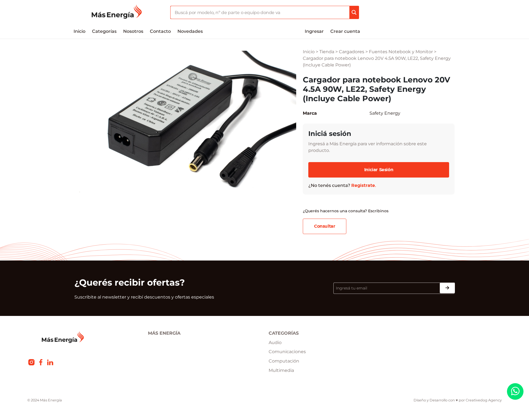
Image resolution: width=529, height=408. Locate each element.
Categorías (104, 31)
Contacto (160, 31)
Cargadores (351, 51)
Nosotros (133, 31)
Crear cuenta (345, 31)
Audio (275, 342)
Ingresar (314, 31)
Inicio (79, 31)
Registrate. (363, 185)
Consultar (324, 226)
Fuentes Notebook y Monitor (401, 51)
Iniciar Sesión (378, 170)
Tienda (326, 51)
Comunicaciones (287, 351)
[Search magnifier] (354, 12)
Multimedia (281, 370)
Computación (284, 361)
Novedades (190, 31)
